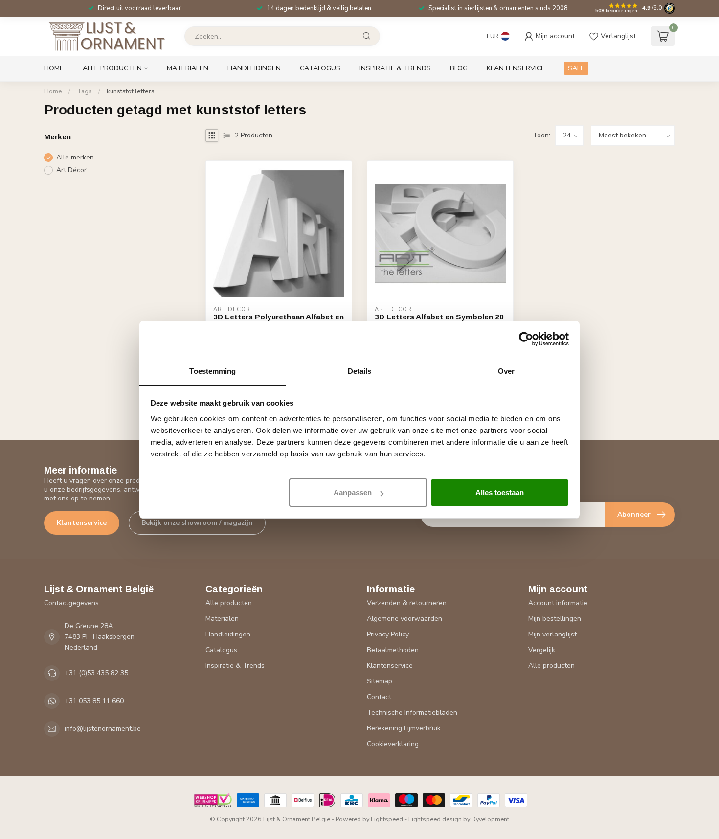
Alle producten (112, 68)
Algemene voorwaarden (404, 618)
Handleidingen (254, 68)
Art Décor (71, 170)
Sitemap (379, 681)
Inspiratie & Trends (395, 68)
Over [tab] (506, 371)
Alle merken (75, 157)
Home (54, 68)
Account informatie (557, 603)
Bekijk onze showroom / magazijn (197, 522)
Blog (459, 68)
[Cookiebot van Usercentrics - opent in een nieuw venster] (526, 339)
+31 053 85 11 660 (94, 700)
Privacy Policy (388, 634)
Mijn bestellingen (554, 618)
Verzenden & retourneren (407, 603)
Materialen (187, 68)
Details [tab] (360, 371)
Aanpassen (353, 492)
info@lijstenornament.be (103, 728)
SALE (576, 68)
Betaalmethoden (393, 650)
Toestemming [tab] (212, 371)
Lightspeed (387, 819)
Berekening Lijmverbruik (404, 728)
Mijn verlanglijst (552, 634)
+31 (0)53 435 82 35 (96, 673)
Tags (84, 91)
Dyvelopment (490, 819)
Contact (379, 697)
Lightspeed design (435, 819)
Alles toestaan (499, 492)
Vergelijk (541, 650)
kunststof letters (131, 91)
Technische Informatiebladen (412, 712)
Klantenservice (516, 68)
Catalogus (320, 68)
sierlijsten (478, 8)
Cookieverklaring (393, 743)
